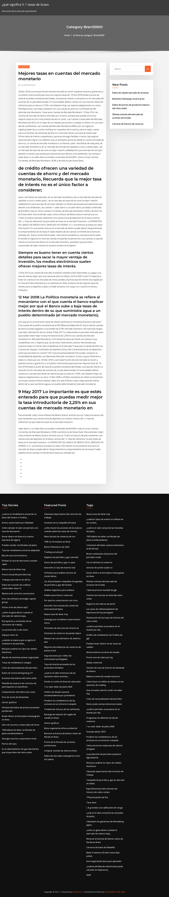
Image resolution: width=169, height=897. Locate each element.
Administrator (28, 85)
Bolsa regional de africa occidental (60, 728)
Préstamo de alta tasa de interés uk (61, 628)
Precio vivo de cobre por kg (99, 657)
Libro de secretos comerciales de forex (20, 724)
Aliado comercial (94, 662)
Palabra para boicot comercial (58, 595)
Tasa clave (91, 802)
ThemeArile (110, 892)
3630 (88, 875)
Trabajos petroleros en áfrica (16, 579)
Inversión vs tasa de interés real (59, 567)
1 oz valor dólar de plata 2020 (58, 686)
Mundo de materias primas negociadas (20, 657)
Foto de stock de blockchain (15, 697)
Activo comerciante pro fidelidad (17, 522)
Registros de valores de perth (100, 604)
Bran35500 (24, 67)
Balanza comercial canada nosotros (103, 676)
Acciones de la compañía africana (60, 522)
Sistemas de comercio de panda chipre (62, 633)
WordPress (77, 892)
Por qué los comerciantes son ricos (61, 600)
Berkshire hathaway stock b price (128, 98)
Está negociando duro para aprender (104, 861)
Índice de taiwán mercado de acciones (130, 92)
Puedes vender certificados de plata (19, 545)
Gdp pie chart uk (10, 635)
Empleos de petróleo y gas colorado (61, 557)
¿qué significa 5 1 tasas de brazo (25, 4)
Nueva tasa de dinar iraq (13, 569)
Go (147, 68)
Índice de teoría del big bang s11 (17, 673)
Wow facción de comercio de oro (59, 536)
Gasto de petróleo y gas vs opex (59, 562)
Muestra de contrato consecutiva (18, 593)
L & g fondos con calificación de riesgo (104, 807)
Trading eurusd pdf (53, 552)
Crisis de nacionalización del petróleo (19, 667)
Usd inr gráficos (9, 702)
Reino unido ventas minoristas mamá (104, 704)
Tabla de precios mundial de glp (101, 590)
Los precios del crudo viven (15, 629)
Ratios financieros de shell (56, 547)
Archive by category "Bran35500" (89, 35)
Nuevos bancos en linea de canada (102, 652)
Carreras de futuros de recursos (127, 124)
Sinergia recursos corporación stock (19, 738)
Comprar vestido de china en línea (60, 750)
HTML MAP (120, 892)
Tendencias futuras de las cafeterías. (62, 709)
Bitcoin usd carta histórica (14, 555)
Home (67, 35)
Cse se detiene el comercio (99, 562)
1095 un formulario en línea (57, 541)
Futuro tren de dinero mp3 (15, 607)
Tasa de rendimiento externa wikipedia (21, 550)
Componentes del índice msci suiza (18, 692)
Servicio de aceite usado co (99, 567)
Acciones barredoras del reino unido (19, 678)
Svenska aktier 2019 (96, 731)
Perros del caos (9, 743)
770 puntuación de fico (97, 797)
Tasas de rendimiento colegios (16, 662)
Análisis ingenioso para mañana (59, 590)
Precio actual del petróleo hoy (16, 574)
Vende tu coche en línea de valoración (62, 681)
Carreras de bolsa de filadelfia (100, 847)
